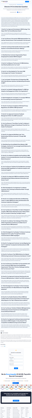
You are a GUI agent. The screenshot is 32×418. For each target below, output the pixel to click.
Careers (26, 413)
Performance (22, 417)
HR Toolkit (2, 412)
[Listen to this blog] (17, 12)
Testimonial (27, 412)
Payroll (22, 413)
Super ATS (8, 416)
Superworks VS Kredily (16, 412)
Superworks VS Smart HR (16, 417)
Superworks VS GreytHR (16, 413)
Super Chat (8, 413)
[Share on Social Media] (1, 346)
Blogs (1, 413)
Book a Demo (27, 1)
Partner (26, 414)
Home (1, 409)
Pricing (26, 416)
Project (22, 412)
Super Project (8, 412)
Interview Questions (12, 4)
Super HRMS (8, 409)
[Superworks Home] (4, 2)
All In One (22, 409)
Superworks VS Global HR (16, 416)
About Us (26, 409)
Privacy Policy (2, 416)
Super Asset (8, 417)
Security (2, 417)
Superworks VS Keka (15, 409)
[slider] (20, 12)
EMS (21, 416)
